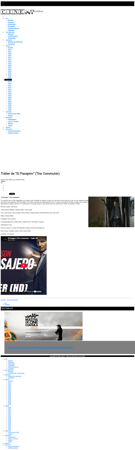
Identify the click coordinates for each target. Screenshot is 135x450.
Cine (7, 18)
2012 (9, 50)
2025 (9, 76)
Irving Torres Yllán (14, 114)
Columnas (9, 112)
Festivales (11, 26)
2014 (9, 54)
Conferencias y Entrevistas (13, 37)
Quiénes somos (13, 133)
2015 (9, 56)
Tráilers (8, 80)
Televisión (9, 40)
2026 (9, 78)
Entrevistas (12, 24)
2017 (9, 60)
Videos (10, 116)
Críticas (8, 46)
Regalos (8, 127)
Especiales (9, 117)
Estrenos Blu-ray (13, 28)
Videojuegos (12, 119)
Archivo (10, 48)
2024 (9, 74)
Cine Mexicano (10, 32)
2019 (9, 64)
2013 (9, 52)
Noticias (11, 20)
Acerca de (9, 129)
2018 (9, 62)
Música (10, 123)
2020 (9, 66)
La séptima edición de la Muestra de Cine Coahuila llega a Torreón (40, 347)
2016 (9, 58)
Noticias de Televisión (15, 42)
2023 (9, 72)
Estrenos (11, 22)
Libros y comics (13, 121)
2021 (9, 68)
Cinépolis (11, 30)
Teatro (10, 125)
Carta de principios (14, 131)
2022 (9, 70)
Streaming (11, 44)
